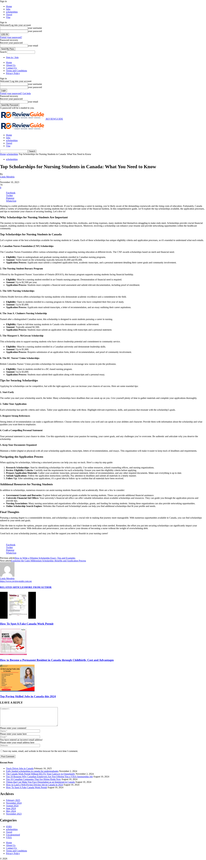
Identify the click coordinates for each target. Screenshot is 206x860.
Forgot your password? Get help (15, 93)
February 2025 (13, 800)
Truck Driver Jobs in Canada (19, 768)
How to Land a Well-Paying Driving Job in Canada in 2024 (34, 784)
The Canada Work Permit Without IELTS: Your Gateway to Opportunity (40, 774)
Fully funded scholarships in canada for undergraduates (32, 771)
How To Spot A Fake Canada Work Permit (26, 623)
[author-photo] (7, 575)
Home (9, 6)
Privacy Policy (13, 73)
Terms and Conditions (16, 70)
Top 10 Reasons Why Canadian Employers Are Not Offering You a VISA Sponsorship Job (49, 776)
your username (35, 28)
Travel (9, 14)
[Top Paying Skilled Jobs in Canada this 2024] (17, 690)
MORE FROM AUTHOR (38, 587)
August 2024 (12, 805)
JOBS (9, 826)
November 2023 (14, 814)
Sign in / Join (12, 57)
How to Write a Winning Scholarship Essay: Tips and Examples (45, 558)
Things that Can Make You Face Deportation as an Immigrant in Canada (40, 782)
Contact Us (11, 68)
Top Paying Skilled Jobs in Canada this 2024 (28, 696)
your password (35, 31)
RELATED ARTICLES (12, 587)
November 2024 (14, 803)
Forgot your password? (11, 37)
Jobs (8, 9)
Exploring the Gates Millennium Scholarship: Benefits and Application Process (48, 560)
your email (33, 45)
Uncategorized (13, 834)
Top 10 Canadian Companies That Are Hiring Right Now (33, 779)
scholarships (12, 12)
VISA (9, 837)
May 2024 (11, 811)
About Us (10, 65)
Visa (8, 17)
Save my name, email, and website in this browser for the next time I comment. (40, 751)
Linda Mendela (7, 176)
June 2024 (11, 808)
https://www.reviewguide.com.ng (16, 581)
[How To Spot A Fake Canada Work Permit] (18, 618)
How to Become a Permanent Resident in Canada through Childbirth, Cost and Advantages (57, 660)
